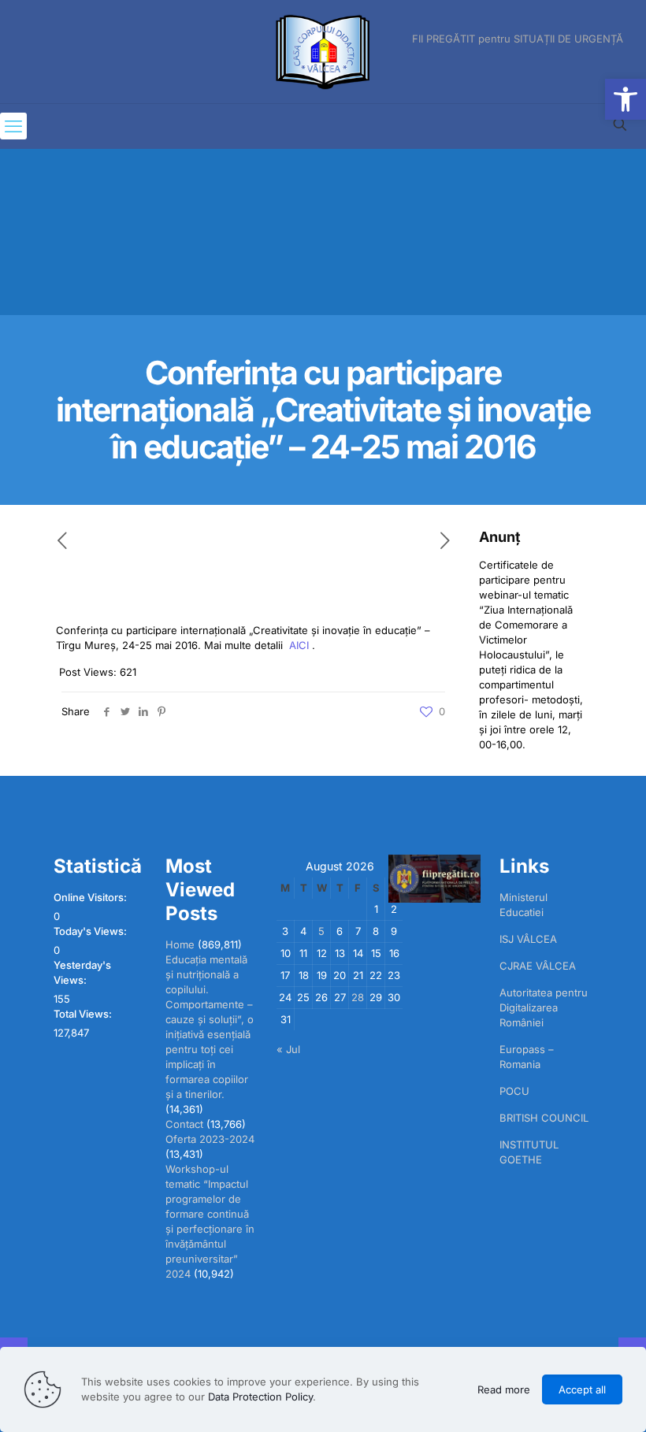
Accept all (582, 1389)
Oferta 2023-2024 (209, 1139)
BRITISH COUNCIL (543, 1117)
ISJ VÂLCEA (528, 939)
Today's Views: (91, 931)
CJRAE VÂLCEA (537, 965)
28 (357, 997)
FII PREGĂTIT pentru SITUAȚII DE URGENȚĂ (517, 39)
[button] (625, 99)
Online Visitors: (91, 897)
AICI (299, 645)
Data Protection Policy (260, 1396)
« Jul (288, 1049)
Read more (503, 1389)
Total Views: (84, 1013)
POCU (514, 1091)
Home (180, 944)
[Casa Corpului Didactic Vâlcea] (323, 51)
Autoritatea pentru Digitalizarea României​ (543, 1007)
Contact (184, 1124)
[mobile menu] (13, 126)
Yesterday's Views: (82, 972)
